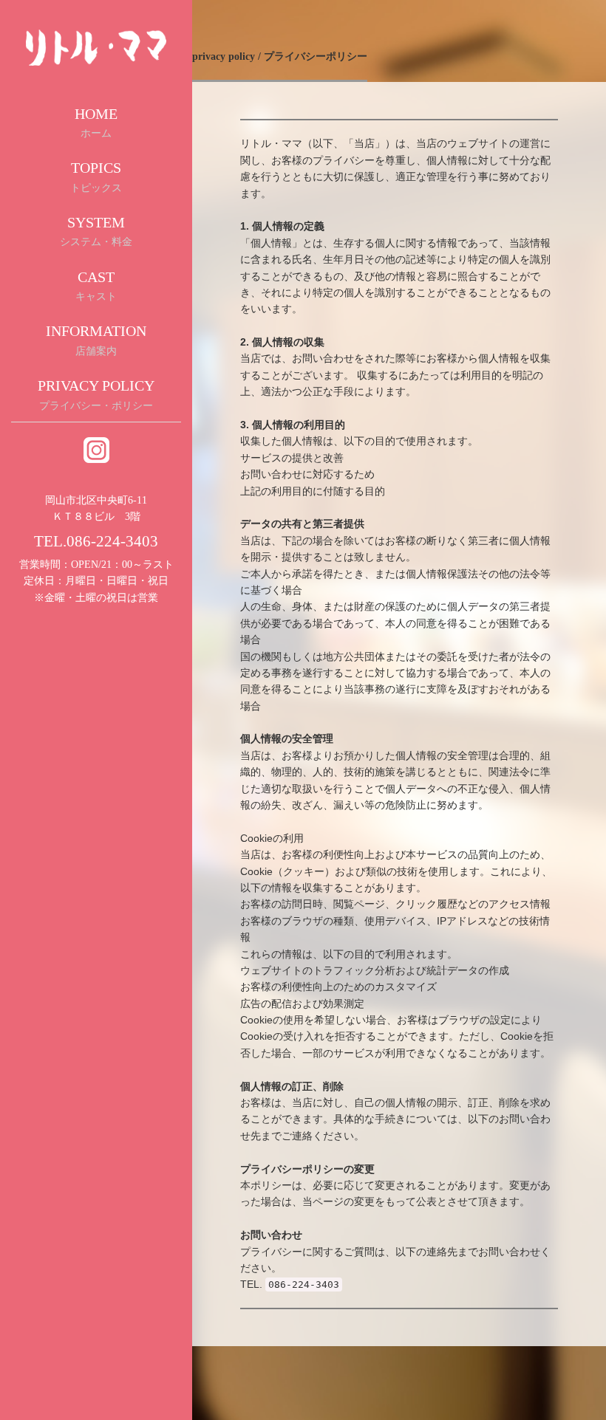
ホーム (96, 122)
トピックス (96, 176)
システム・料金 (96, 231)
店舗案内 (96, 339)
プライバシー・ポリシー (96, 394)
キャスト (96, 286)
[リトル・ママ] (96, 46)
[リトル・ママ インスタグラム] (96, 449)
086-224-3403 (112, 541)
